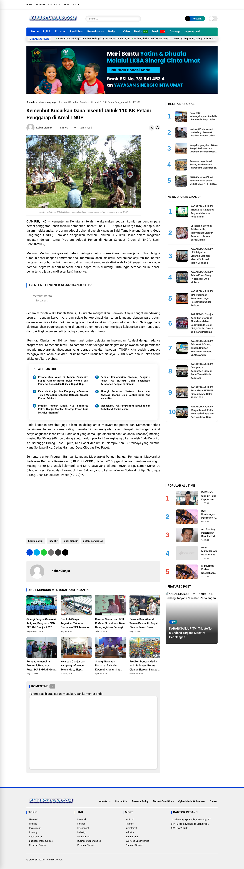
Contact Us (54, 4)
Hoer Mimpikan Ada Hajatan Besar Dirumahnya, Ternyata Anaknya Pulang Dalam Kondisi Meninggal (209, 551)
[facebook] (194, 4)
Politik (47, 31)
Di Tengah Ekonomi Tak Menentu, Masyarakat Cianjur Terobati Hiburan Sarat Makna (158, 38)
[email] (58, 552)
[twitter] (200, 4)
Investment (35, 828)
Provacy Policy (140, 801)
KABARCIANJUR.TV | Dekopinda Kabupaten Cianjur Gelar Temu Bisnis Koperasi (202, 371)
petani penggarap (47, 102)
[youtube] (210, 4)
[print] (51, 552)
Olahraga (175, 31)
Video (126, 31)
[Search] (137, 19)
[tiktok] (216, 4)
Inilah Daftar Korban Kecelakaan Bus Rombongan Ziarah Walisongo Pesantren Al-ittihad (209, 570)
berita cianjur (35, 540)
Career (214, 801)
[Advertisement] (93, 506)
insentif (53, 540)
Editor (76, 4)
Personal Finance (38, 845)
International (192, 31)
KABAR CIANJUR (54, 859)
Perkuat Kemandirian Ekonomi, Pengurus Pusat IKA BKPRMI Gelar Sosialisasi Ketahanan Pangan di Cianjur (126, 380)
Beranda (30, 102)
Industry (33, 832)
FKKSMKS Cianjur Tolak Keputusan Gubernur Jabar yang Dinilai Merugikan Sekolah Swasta (208, 496)
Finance (33, 823)
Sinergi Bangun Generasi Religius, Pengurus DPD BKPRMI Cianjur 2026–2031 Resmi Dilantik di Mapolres (41, 623)
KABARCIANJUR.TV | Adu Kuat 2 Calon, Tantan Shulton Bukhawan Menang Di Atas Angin (202, 348)
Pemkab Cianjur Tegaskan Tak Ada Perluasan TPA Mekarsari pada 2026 (76, 623)
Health (140, 31)
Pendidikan (76, 31)
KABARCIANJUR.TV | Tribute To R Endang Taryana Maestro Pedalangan (75, 38)
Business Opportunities (41, 841)
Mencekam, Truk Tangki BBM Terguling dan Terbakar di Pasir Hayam (126, 407)
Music (158, 31)
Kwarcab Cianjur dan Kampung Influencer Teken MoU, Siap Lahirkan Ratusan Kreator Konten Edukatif (63, 395)
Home (29, 4)
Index (66, 4)
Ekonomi (60, 31)
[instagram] (205, 4)
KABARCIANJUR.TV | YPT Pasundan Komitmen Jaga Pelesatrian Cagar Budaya (202, 298)
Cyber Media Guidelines (191, 801)
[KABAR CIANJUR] (53, 23)
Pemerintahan (95, 31)
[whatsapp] (44, 552)
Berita (111, 31)
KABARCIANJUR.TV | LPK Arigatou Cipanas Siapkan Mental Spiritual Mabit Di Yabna (202, 255)
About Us (40, 4)
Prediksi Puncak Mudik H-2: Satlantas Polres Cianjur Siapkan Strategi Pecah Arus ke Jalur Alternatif (63, 409)
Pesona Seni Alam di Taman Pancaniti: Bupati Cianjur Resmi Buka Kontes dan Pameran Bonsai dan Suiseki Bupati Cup (63, 380)
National (33, 819)
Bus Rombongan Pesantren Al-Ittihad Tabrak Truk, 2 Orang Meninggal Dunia (209, 514)
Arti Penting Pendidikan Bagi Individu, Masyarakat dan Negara (209, 533)
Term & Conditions (163, 801)
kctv (173, 622)
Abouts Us (105, 801)
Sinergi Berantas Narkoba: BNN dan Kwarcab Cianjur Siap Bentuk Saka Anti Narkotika (126, 395)
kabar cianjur (70, 540)
